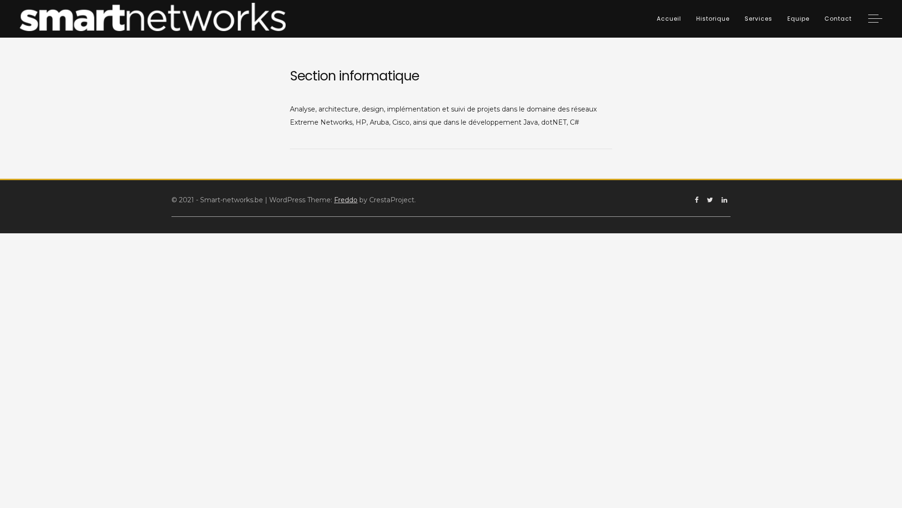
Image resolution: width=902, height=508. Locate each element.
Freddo (346, 200)
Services (758, 19)
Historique (713, 19)
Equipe (798, 19)
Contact (838, 19)
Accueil (669, 19)
